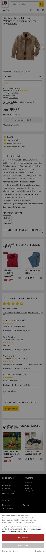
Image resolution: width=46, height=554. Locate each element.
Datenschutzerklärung (9, 551)
